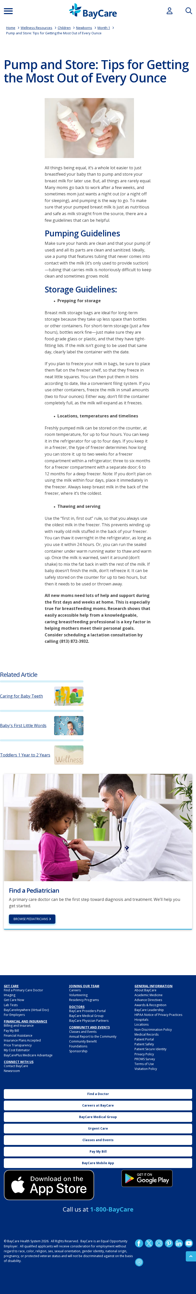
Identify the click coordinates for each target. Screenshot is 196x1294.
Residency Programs (84, 1000)
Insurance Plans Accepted (22, 1040)
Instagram (159, 1243)
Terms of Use (144, 1064)
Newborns (84, 27)
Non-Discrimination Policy (153, 1029)
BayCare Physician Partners (88, 1020)
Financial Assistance (18, 1035)
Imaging (9, 995)
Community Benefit (83, 1041)
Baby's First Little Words (23, 725)
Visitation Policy (145, 1069)
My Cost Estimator (17, 1050)
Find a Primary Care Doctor (23, 990)
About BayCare (145, 990)
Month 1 (103, 27)
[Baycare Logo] (92, 11)
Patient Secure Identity (150, 1049)
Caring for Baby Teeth (21, 696)
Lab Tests (11, 1005)
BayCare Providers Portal (87, 1011)
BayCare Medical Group (86, 1016)
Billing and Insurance (19, 1025)
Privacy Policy (144, 1054)
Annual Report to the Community (92, 1036)
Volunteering (78, 995)
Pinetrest (169, 1243)
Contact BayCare (16, 1066)
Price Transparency (18, 1045)
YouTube (189, 1243)
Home (10, 27)
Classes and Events (82, 1031)
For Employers (14, 1015)
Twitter (149, 1243)
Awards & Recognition (150, 1005)
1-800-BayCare (111, 1209)
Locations (141, 1024)
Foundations (78, 1046)
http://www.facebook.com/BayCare (139, 1243)
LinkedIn (179, 1243)
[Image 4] (147, 1178)
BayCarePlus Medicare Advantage (28, 1055)
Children (64, 27)
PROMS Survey (144, 1059)
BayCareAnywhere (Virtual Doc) (26, 1010)
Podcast (139, 1262)
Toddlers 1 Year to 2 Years (25, 755)
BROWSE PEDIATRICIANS (31, 919)
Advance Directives (148, 1000)
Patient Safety (144, 1044)
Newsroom (12, 1071)
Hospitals (141, 1019)
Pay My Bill (11, 1030)
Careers (75, 990)
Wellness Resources (36, 27)
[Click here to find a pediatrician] (98, 827)
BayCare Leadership (149, 1010)
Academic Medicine (148, 995)
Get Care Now (14, 1000)
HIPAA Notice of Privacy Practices (158, 1015)
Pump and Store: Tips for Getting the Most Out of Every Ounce (54, 33)
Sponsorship (78, 1051)
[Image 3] (49, 1185)
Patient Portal (144, 1039)
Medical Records (146, 1034)
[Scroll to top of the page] (191, 1256)
